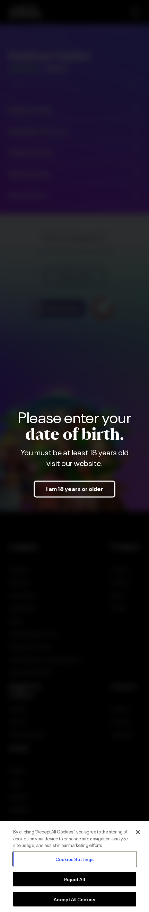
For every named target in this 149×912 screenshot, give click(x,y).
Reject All (74, 879)
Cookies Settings (74, 859)
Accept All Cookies (74, 899)
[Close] (138, 832)
